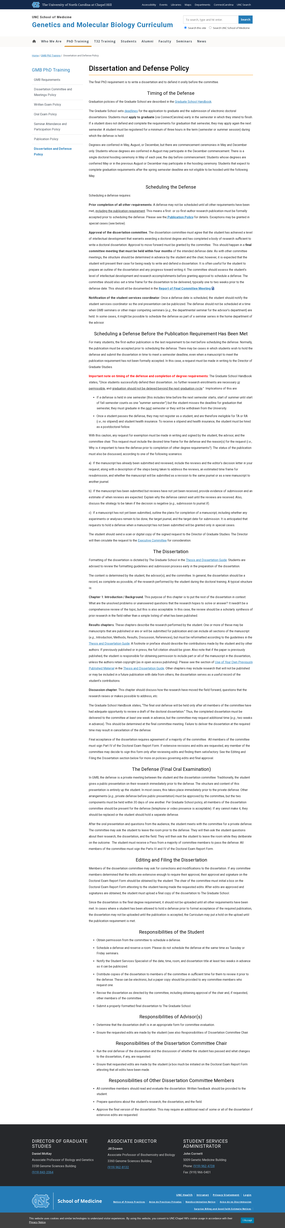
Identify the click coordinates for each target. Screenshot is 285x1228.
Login (247, 1195)
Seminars (184, 41)
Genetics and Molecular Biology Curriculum (102, 25)
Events (164, 4)
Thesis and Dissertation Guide (206, 560)
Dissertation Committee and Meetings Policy (53, 92)
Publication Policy (46, 139)
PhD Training (78, 41)
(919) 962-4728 (204, 1166)
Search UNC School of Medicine (231, 28)
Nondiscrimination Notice (200, 1201)
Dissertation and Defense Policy (53, 151)
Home (34, 41)
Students (128, 41)
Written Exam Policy (47, 104)
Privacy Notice (37, 1222)
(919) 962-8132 (118, 1167)
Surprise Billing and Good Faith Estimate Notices (222, 1208)
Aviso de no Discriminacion (235, 1201)
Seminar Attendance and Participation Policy (50, 126)
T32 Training (105, 41)
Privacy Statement (226, 1195)
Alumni (148, 41)
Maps (188, 4)
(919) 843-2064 (42, 1172)
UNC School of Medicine (52, 17)
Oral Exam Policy (45, 114)
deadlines (131, 111)
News (201, 41)
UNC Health (184, 1195)
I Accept (247, 1220)
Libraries (176, 4)
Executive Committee (152, 540)
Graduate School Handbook (193, 101)
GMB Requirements (47, 80)
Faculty (165, 41)
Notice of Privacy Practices (129, 1201)
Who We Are (51, 41)
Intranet (203, 1195)
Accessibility (149, 4)
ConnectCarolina (223, 4)
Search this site (196, 28)
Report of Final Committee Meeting (185, 288)
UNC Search (244, 4)
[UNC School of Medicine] (67, 1201)
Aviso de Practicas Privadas (165, 1201)
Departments (202, 4)
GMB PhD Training (50, 55)
